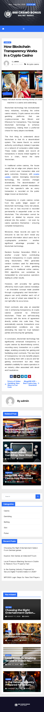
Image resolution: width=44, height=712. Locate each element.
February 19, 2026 (14, 688)
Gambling (7, 42)
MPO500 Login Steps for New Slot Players (22, 577)
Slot (5, 528)
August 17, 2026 (14, 616)
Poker (6, 533)
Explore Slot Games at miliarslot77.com (20, 556)
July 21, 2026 (12, 640)
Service (8, 655)
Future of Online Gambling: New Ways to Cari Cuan (14, 384)
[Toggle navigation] (23, 28)
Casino (6, 511)
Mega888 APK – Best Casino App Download (30, 383)
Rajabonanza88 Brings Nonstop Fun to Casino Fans (19, 432)
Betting (7, 522)
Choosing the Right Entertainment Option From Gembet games (19, 613)
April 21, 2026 (13, 664)
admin (16, 62)
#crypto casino (33, 64)
